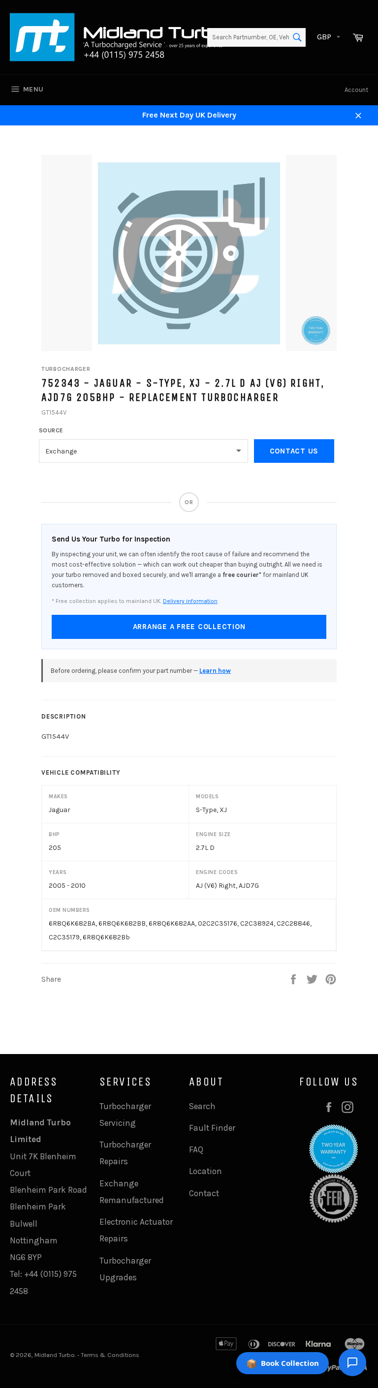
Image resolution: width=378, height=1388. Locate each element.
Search (202, 1106)
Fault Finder (212, 1128)
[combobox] (256, 37)
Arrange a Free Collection (189, 626)
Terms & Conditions (110, 1354)
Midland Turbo (54, 1354)
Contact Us (294, 451)
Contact (204, 1193)
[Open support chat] (352, 1362)
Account (356, 89)
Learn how (215, 670)
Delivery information (190, 601)
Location (205, 1171)
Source (51, 430)
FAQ (196, 1149)
